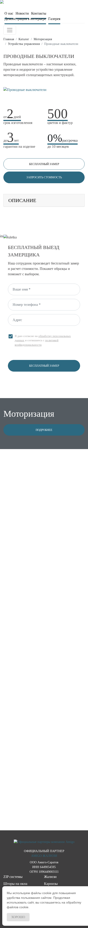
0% (62, 138)
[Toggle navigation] (9, 30)
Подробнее (44, 430)
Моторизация (43, 39)
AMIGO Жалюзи (44, 855)
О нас (9, 13)
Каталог (24, 39)
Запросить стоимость (44, 177)
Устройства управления (24, 44)
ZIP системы (13, 877)
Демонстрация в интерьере (25, 19)
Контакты (38, 13)
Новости (22, 13)
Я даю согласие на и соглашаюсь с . (39, 340)
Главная (8, 39)
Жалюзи (50, 877)
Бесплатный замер (44, 164)
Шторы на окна (15, 884)
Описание (22, 200)
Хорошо (18, 917)
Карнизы (51, 884)
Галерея (54, 19)
